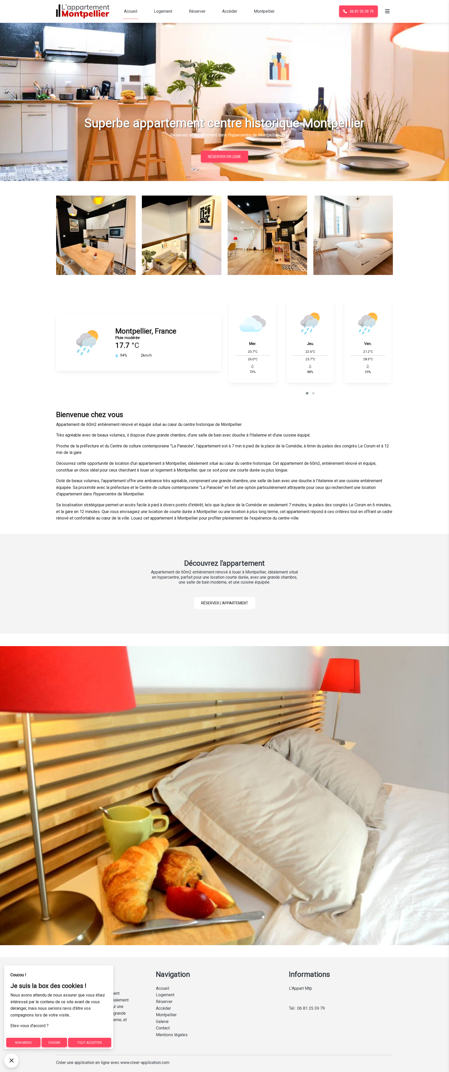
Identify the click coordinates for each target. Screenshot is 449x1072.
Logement (163, 11)
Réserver (197, 11)
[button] (307, 393)
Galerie (162, 1021)
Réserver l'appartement (224, 603)
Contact (163, 1028)
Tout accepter (89, 1043)
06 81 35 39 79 (361, 11)
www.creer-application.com (144, 1062)
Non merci (23, 1043)
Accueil (130, 11)
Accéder (229, 11)
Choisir (54, 1043)
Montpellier (264, 11)
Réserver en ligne (224, 157)
